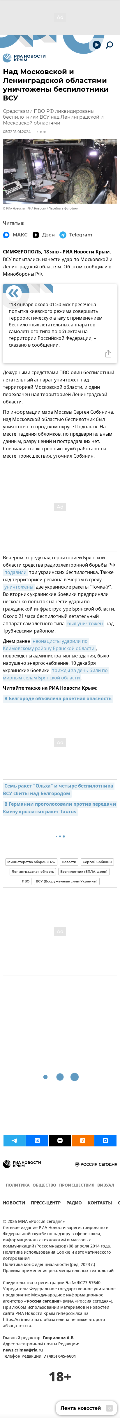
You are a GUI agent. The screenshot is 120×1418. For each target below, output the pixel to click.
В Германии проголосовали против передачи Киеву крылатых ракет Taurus (60, 808)
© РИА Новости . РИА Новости (24, 208)
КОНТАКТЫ (100, 1203)
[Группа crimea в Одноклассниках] (83, 1140)
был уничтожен (85, 623)
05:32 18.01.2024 (17, 131)
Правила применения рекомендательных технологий (58, 1271)
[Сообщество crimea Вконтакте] (37, 1140)
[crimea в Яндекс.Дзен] (60, 1140)
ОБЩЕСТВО (44, 1185)
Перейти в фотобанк (63, 208)
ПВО (25, 881)
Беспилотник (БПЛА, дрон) (83, 872)
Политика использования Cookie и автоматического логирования (57, 1255)
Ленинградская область (33, 872)
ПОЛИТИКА (18, 1185)
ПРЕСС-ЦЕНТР (46, 1203)
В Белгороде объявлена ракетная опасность (58, 699)
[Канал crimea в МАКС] (105, 1140)
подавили (15, 572)
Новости (69, 862)
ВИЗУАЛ (105, 1185)
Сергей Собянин (97, 862)
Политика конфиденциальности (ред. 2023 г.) (49, 1265)
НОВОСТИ (14, 1203)
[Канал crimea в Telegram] (14, 1140)
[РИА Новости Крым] (24, 58)
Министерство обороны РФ (31, 862)
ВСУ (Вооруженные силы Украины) (67, 881)
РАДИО (74, 1203)
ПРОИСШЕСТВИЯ (76, 1185)
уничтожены (18, 587)
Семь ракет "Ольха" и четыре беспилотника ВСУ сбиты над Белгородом (58, 790)
